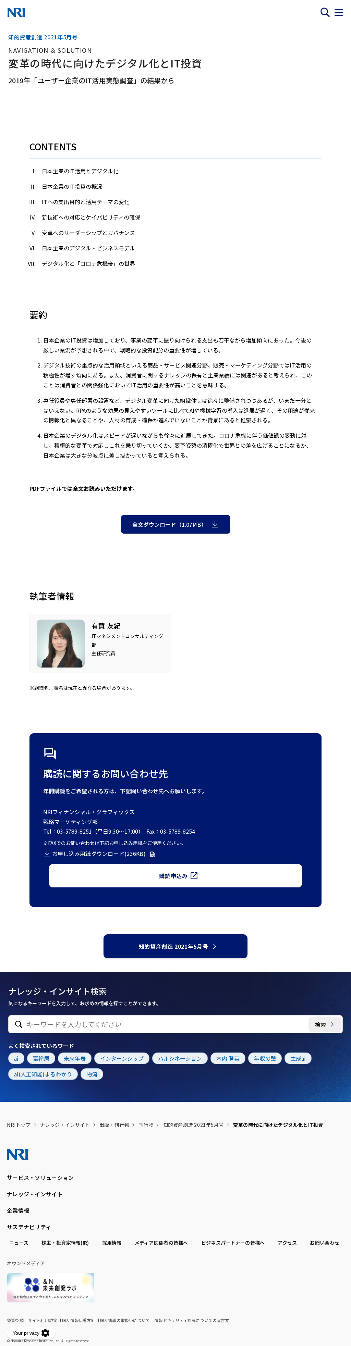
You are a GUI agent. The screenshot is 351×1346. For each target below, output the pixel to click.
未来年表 (75, 1058)
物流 (91, 1074)
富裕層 (41, 1058)
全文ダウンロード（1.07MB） (169, 524)
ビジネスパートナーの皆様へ (233, 1242)
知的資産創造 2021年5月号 (173, 946)
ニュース (18, 1242)
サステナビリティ (29, 1227)
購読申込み (173, 876)
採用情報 (112, 1242)
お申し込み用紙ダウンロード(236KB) (99, 853)
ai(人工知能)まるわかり (43, 1074)
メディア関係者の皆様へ (161, 1242)
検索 (320, 1024)
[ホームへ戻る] (16, 12)
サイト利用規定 (42, 1320)
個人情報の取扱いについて (125, 1320)
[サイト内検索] (324, 12)
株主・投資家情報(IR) (65, 1242)
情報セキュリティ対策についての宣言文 (191, 1320)
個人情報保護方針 (78, 1320)
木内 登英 (228, 1058)
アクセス (287, 1242)
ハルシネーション (180, 1058)
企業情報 (18, 1210)
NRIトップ (19, 1124)
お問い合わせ (324, 1242)
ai (16, 1058)
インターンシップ (122, 1058)
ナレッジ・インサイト (65, 1124)
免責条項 (15, 1320)
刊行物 (146, 1124)
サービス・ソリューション (40, 1177)
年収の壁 (265, 1058)
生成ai (298, 1058)
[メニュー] (339, 12)
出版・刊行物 (114, 1124)
